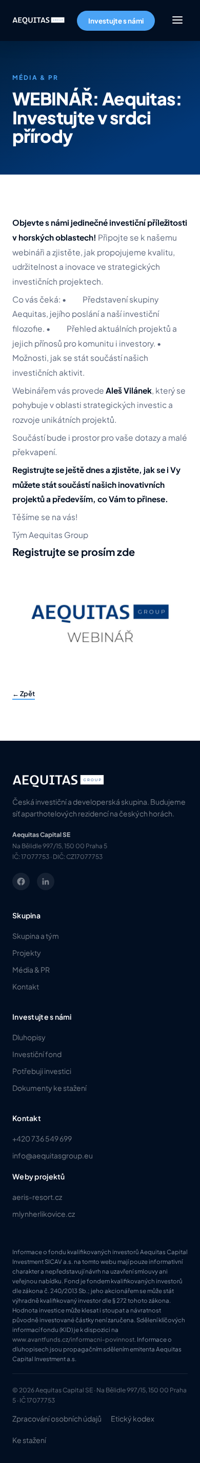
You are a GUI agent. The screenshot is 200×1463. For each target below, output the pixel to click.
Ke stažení (29, 1440)
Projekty (26, 952)
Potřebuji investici (41, 1070)
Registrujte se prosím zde (73, 551)
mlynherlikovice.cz (43, 1213)
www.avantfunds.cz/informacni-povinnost (73, 1339)
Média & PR (31, 969)
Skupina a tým (35, 935)
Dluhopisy (29, 1037)
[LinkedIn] (45, 881)
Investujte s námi (116, 20)
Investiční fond (37, 1054)
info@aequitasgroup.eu (52, 1155)
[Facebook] (21, 881)
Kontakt (25, 986)
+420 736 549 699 (42, 1138)
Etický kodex (132, 1418)
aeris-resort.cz (37, 1196)
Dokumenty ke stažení (49, 1087)
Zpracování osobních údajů (57, 1418)
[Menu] (177, 21)
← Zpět (23, 694)
